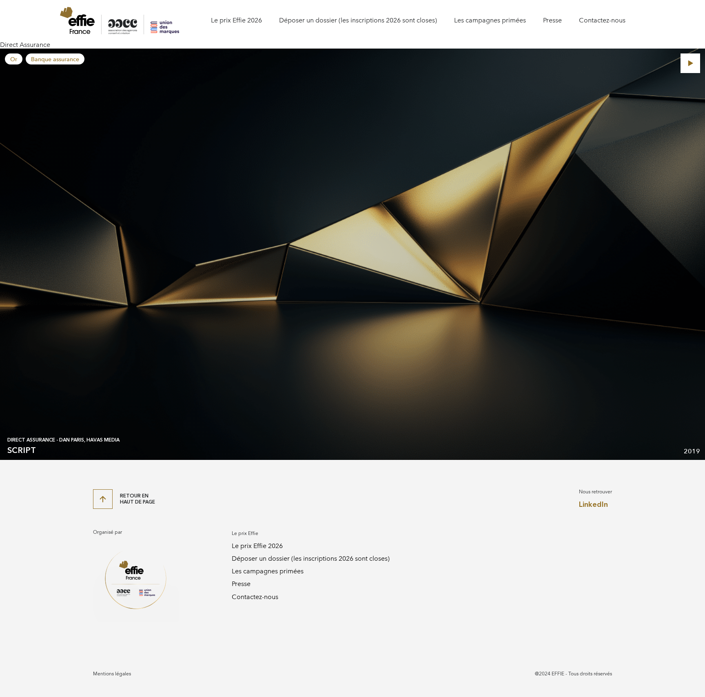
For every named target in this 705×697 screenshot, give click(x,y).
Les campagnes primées (490, 20)
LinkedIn (593, 504)
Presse (552, 20)
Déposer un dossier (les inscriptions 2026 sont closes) (358, 20)
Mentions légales (112, 674)
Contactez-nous (602, 20)
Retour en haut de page (137, 498)
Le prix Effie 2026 (236, 20)
